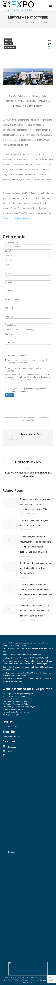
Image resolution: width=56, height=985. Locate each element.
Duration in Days (12, 299)
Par (44, 418)
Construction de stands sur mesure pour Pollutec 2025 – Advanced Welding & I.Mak (35, 568)
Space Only (29, 330)
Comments (9, 343)
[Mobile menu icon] (50, 5)
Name (8, 251)
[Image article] (10, 502)
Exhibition (9, 282)
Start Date (9, 291)
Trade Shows (10, 47)
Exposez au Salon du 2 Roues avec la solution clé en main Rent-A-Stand (28, 650)
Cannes (8, 40)
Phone (7, 273)
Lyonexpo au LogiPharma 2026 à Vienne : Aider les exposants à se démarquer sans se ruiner (35, 610)
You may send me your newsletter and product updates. (26, 369)
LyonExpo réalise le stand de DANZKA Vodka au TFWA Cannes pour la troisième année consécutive (36, 589)
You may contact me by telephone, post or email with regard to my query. (27, 361)
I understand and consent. (16, 356)
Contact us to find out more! (16, 218)
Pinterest (11, 852)
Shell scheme (12, 330)
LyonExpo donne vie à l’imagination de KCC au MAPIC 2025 (35, 523)
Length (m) (9, 316)
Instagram (12, 751)
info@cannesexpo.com (11, 736)
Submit (9, 395)
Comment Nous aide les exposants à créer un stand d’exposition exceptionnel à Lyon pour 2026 (36, 504)
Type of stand (10, 325)
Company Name (11, 242)
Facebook (12, 747)
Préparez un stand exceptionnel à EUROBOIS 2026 (22, 655)
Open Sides (9, 334)
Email (8, 265)
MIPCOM (8, 44)
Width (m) (9, 308)
